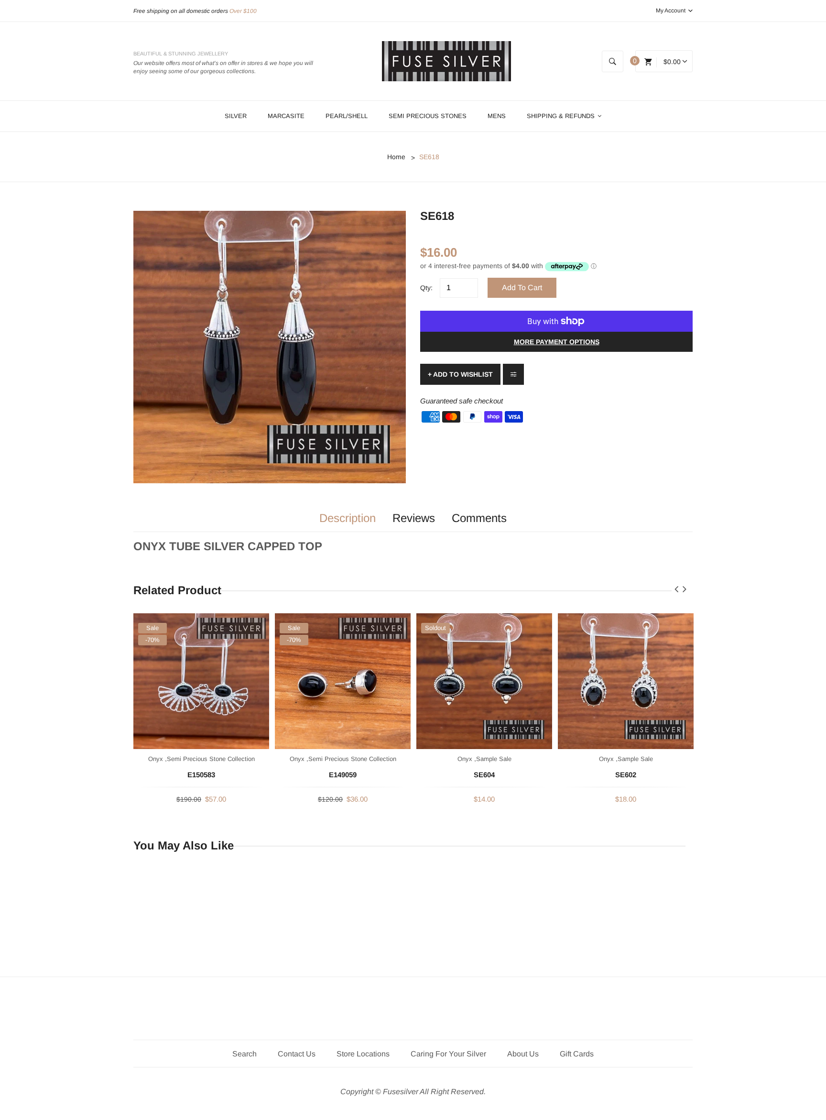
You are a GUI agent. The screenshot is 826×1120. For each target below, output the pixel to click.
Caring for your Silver (448, 1054)
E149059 (343, 775)
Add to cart (522, 287)
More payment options (556, 342)
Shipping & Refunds (562, 116)
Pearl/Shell (347, 116)
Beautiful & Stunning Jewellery (180, 53)
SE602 (625, 775)
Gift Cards (577, 1054)
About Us (523, 1054)
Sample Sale (493, 758)
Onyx (155, 758)
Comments (479, 518)
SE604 (484, 775)
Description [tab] (347, 518)
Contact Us (296, 1054)
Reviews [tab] (413, 518)
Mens (497, 116)
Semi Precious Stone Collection (211, 758)
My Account (671, 10)
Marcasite (286, 116)
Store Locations (363, 1054)
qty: (426, 288)
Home (396, 157)
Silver (236, 116)
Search (244, 1054)
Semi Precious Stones (428, 116)
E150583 (201, 775)
